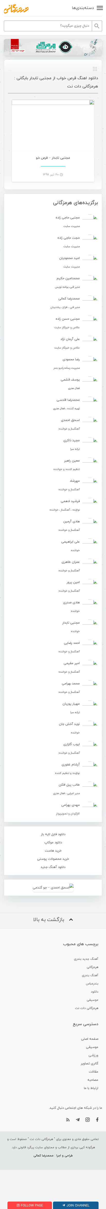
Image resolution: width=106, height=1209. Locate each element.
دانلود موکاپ (53, 842)
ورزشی (93, 1055)
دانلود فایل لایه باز (53, 834)
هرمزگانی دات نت (86, 1008)
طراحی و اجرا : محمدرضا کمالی (53, 1156)
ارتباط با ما (91, 1088)
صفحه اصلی (89, 1039)
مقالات (93, 1072)
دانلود (94, 992)
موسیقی (92, 1000)
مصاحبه (92, 1080)
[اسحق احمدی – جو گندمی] (53, 887)
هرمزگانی (92, 967)
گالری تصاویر (89, 1063)
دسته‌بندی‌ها (83, 8)
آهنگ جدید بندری (86, 959)
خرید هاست (53, 850)
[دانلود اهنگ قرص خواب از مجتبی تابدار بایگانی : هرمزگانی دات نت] (16, 9)
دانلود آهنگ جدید (53, 867)
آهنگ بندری (90, 975)
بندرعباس (92, 984)
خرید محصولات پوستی (53, 859)
